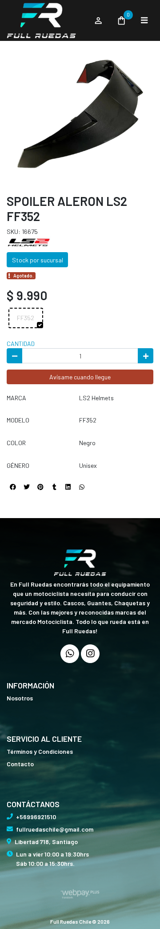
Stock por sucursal (37, 260)
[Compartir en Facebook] (13, 487)
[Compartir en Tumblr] (54, 487)
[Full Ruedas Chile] (46, 20)
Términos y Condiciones (40, 751)
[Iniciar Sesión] (98, 20)
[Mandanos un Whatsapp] (69, 653)
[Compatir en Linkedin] (68, 487)
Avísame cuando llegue (80, 377)
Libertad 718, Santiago (46, 841)
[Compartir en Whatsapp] (82, 487)
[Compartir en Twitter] (26, 487)
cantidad (21, 343)
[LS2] (29, 241)
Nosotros (20, 698)
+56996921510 (36, 816)
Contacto (20, 764)
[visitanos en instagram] (90, 653)
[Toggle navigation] (144, 20)
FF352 (25, 318)
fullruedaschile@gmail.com (54, 829)
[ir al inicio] (80, 562)
